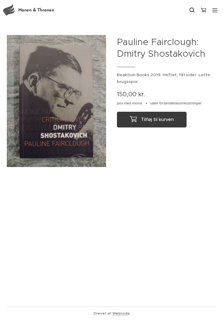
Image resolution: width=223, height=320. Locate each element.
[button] (192, 10)
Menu (214, 10)
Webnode (121, 313)
